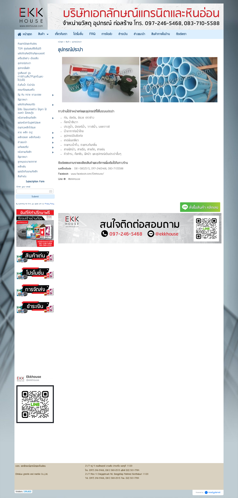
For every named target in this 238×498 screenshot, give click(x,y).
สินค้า (68, 42)
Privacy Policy (49, 204)
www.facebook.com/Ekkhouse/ (87, 174)
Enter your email (23, 187)
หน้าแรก (60, 42)
